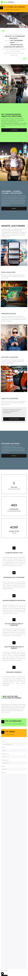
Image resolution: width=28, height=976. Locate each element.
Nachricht (4, 772)
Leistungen (14, 130)
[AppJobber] (7, 2)
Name (3, 741)
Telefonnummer (5, 754)
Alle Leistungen (14, 419)
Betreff (3, 766)
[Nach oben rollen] (25, 973)
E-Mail (3, 747)
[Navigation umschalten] (26, 2)
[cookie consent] (2, 973)
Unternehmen (5, 760)
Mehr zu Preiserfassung (14, 456)
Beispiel (14, 208)
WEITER (14, 255)
